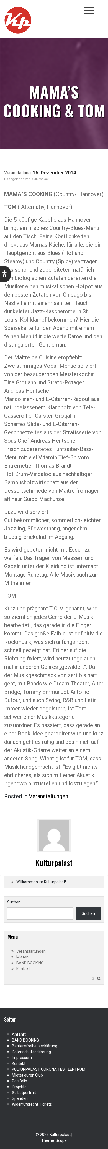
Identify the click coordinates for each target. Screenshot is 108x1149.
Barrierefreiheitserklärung (34, 1046)
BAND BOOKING (29, 963)
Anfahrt (19, 1034)
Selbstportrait (24, 1092)
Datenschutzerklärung (31, 1052)
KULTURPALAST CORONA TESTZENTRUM (48, 1069)
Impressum (22, 1057)
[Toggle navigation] (89, 10)
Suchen (13, 902)
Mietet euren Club (27, 1075)
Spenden (20, 1098)
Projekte (19, 1087)
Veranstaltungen (48, 796)
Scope (61, 1140)
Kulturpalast (39, 179)
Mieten (22, 957)
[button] (5, 274)
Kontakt (23, 969)
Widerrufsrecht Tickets (32, 1104)
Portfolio (19, 1081)
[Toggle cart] (100, 7)
